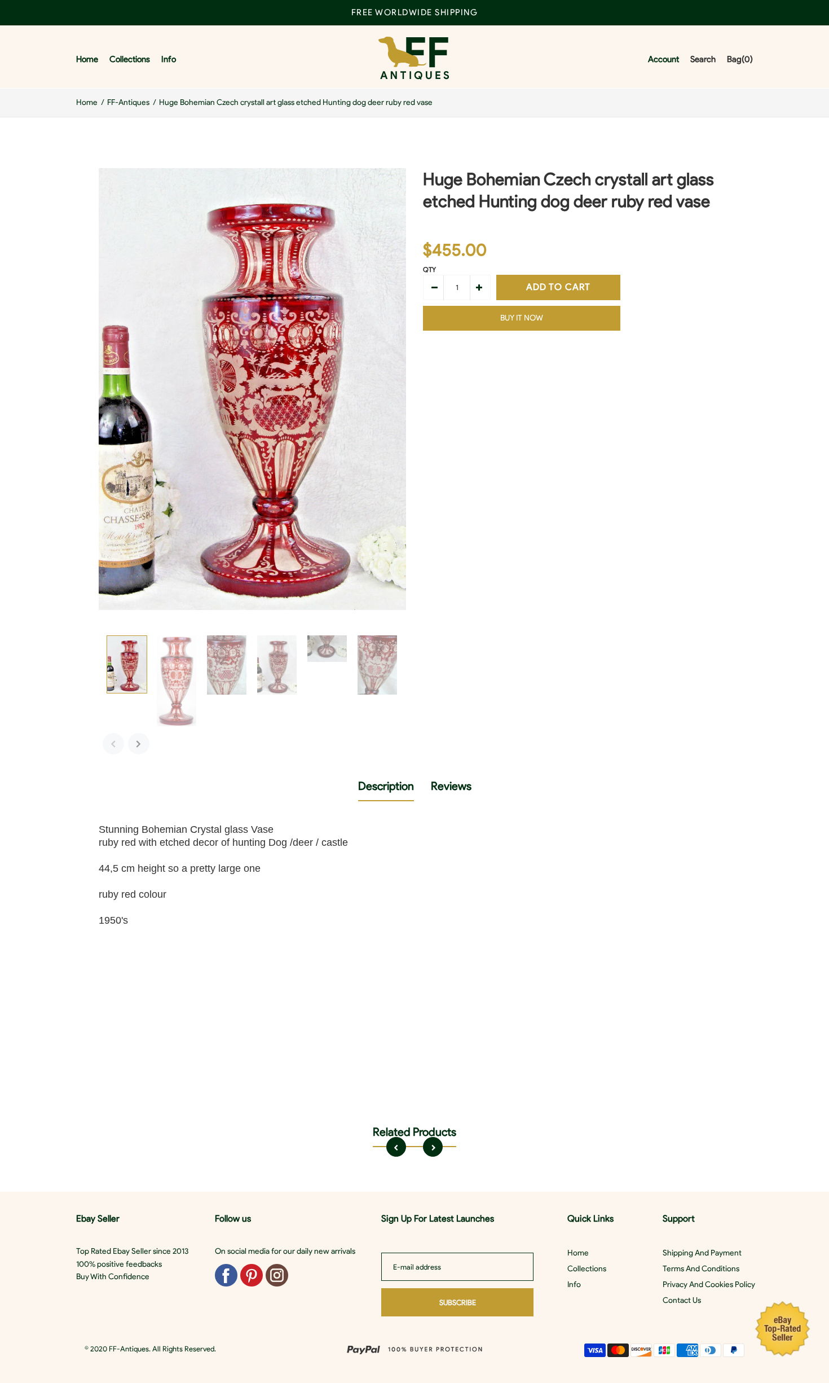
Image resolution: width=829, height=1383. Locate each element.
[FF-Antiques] (413, 59)
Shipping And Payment (702, 1253)
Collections (586, 1269)
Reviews (451, 786)
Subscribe (457, 1302)
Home (578, 1253)
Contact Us (682, 1300)
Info (574, 1284)
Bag (740, 59)
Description (386, 786)
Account (663, 59)
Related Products (414, 1132)
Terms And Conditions (701, 1269)
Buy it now (521, 318)
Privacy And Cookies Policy (709, 1284)
